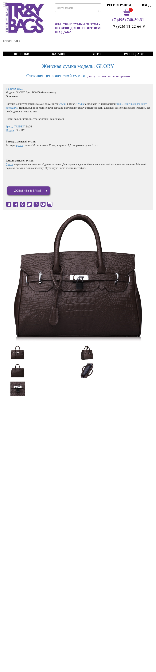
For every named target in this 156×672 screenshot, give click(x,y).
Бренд (9, 126)
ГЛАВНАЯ (10, 40)
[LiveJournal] (43, 204)
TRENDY (19, 126)
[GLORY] (17, 352)
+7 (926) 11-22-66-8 (128, 26)
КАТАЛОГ (59, 54)
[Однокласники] (22, 204)
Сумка (80, 104)
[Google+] (36, 204)
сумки (62, 104)
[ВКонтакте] (9, 204)
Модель (10, 130)
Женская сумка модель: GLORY (78, 65)
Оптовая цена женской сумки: (56, 75)
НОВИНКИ (21, 54)
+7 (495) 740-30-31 (127, 19)
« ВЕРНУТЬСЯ (14, 88)
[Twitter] (29, 204)
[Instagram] (50, 204)
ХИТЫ (96, 54)
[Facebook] (16, 204)
